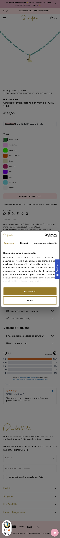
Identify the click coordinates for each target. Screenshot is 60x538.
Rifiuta (30, 300)
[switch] (6, 533)
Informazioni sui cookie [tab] (45, 243)
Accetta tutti (30, 291)
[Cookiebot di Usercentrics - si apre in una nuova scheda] (44, 235)
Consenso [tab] (9, 243)
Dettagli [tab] (24, 243)
